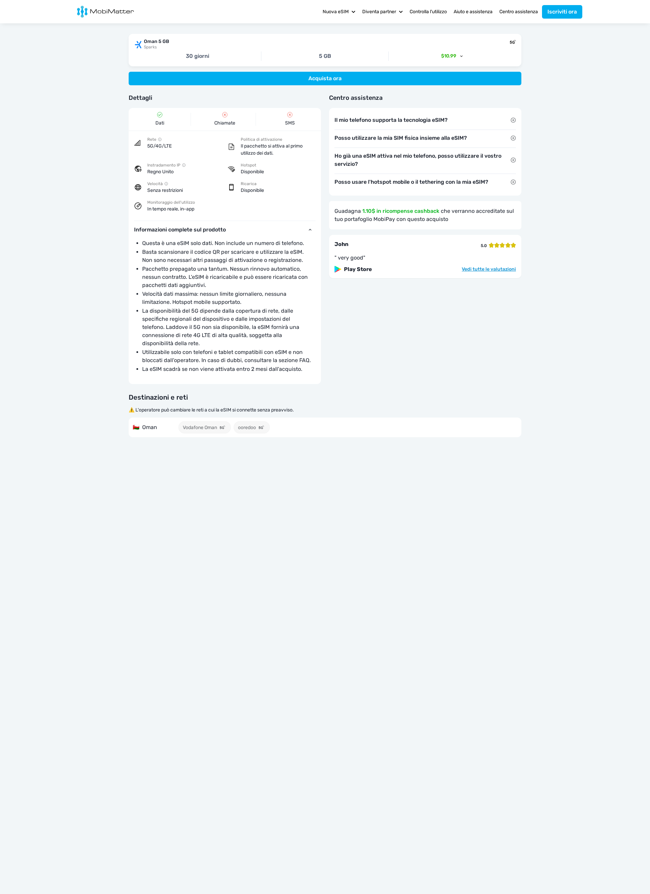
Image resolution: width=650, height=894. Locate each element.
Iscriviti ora (562, 11)
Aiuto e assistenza (473, 12)
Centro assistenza (518, 12)
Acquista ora (325, 78)
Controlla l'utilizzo (428, 12)
